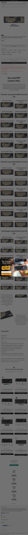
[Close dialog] (27, 259)
